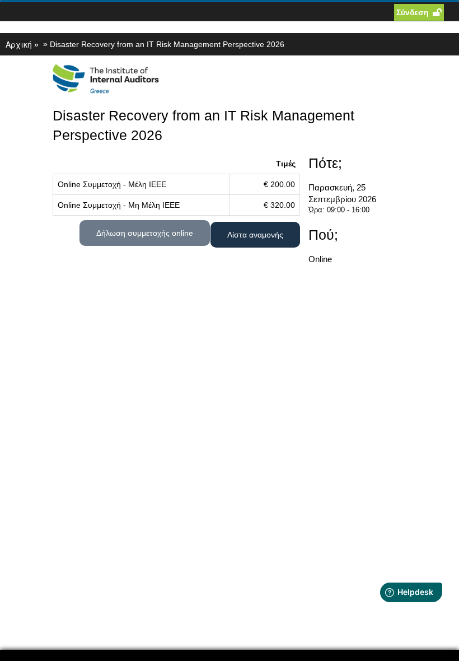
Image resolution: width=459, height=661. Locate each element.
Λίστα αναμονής (255, 234)
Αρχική (19, 44)
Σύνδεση (412, 12)
